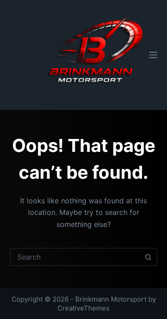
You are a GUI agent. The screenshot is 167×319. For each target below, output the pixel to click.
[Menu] (153, 55)
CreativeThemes (83, 308)
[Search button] (148, 256)
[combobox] (75, 257)
